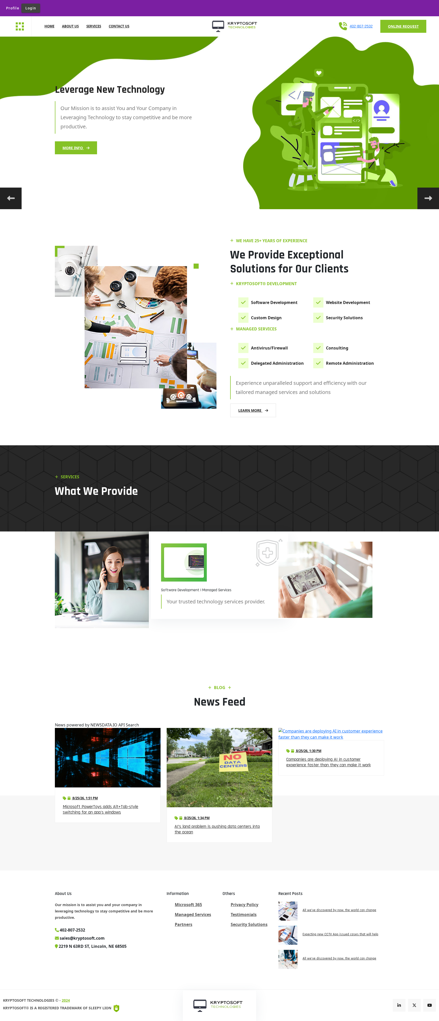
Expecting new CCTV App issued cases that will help (340, 934)
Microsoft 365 (188, 904)
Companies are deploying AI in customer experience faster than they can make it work (328, 762)
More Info (73, 147)
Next (428, 198)
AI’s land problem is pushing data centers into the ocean (217, 829)
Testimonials (244, 914)
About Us (70, 26)
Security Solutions (249, 924)
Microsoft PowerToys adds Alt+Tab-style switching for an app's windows (100, 809)
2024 (66, 1000)
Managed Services (193, 914)
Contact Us (119, 26)
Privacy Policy (244, 904)
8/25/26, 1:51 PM (85, 798)
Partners (183, 924)
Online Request (403, 26)
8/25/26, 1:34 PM (196, 818)
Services (93, 26)
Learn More (250, 410)
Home (49, 26)
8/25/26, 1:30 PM (308, 751)
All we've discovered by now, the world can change (339, 910)
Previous (11, 198)
